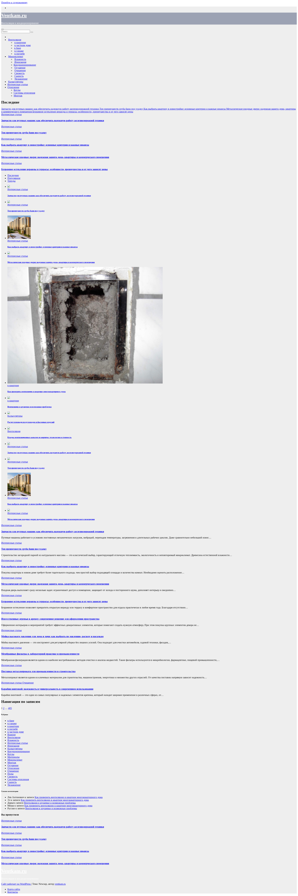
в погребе (12, 729)
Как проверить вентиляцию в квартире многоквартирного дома (69, 797)
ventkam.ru (60, 884)
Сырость (12, 782)
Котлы (17, 90)
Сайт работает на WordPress (16, 884)
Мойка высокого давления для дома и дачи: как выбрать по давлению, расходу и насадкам (52, 636)
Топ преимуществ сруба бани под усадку (24, 132)
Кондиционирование (25, 65)
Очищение (28, 682)
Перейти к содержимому (14, 2)
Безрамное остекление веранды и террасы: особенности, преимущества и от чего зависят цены (54, 169)
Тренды (11, 181)
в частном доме (15, 732)
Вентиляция (13, 431)
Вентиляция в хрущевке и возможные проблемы (50, 803)
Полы (10, 773)
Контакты (12, 892)
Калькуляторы (15, 416)
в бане (10, 720)
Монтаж (18, 95)
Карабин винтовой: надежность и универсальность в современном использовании (47, 689)
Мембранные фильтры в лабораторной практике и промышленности (40, 653)
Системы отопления (24, 93)
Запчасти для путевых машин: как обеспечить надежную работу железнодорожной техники (52, 120)
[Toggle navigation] (2, 29)
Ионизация (13, 745)
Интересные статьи (17, 84)
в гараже (12, 723)
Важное (11, 734)
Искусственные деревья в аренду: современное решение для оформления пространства (50, 619)
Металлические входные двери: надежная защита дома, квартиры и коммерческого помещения (55, 157)
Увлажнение (13, 785)
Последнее (13, 175)
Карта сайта (13, 889)
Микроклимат (14, 759)
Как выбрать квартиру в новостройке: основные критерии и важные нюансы (45, 145)
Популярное (13, 178)
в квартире (13, 385)
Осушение (12, 765)
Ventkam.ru (14, 15)
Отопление (13, 87)
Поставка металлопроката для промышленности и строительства (38, 671)
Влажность (13, 740)
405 (10, 708)
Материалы (13, 757)
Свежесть (12, 776)
